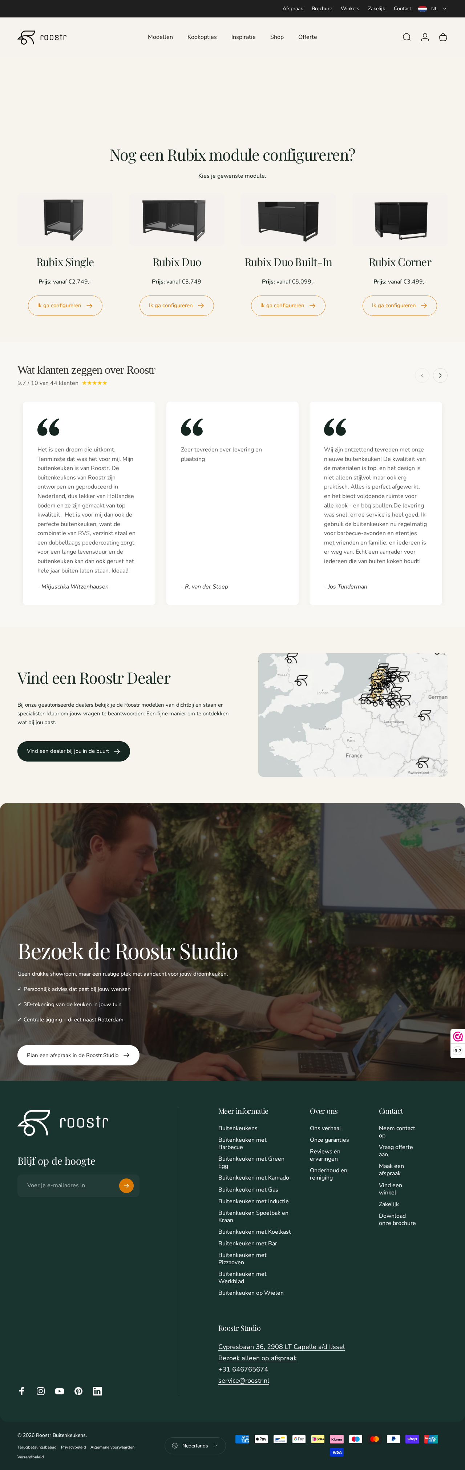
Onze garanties (329, 1140)
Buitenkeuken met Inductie (253, 1201)
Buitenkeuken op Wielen (251, 1293)
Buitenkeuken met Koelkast (254, 1232)
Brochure (322, 8)
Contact (402, 8)
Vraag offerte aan (396, 1151)
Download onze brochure (397, 1219)
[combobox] (433, 8)
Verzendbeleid (30, 1457)
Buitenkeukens (238, 1128)
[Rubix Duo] (176, 219)
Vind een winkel (390, 1189)
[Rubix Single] (65, 219)
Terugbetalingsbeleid (37, 1447)
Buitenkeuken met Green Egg (251, 1162)
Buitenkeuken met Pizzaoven (242, 1259)
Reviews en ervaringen (325, 1155)
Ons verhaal (325, 1128)
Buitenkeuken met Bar (247, 1243)
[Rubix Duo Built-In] (288, 219)
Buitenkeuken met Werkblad (242, 1277)
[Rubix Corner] (400, 219)
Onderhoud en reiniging (328, 1174)
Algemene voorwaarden (112, 1447)
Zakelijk (376, 8)
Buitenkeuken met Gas (248, 1189)
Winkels (350, 8)
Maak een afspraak (391, 1169)
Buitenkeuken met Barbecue (242, 1143)
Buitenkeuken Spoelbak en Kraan (253, 1216)
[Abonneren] (126, 1185)
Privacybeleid (73, 1447)
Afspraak (293, 8)
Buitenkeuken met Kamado (253, 1177)
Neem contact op (397, 1132)
